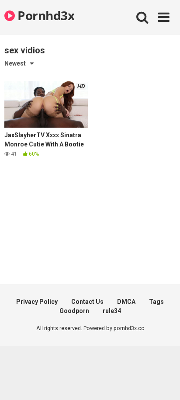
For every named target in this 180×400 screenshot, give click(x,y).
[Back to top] (164, 382)
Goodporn (74, 310)
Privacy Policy (37, 301)
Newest (15, 63)
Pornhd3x (44, 15)
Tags (156, 301)
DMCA (126, 301)
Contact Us (87, 301)
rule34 (112, 310)
